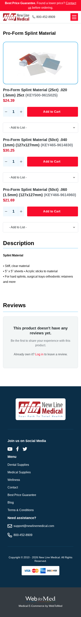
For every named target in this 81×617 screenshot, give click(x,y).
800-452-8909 (45, 17)
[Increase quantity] (21, 112)
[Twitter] (25, 449)
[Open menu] (74, 17)
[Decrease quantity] (6, 112)
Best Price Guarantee (22, 495)
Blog (11, 502)
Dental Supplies (18, 464)
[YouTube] (10, 449)
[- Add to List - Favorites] (40, 128)
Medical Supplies (19, 472)
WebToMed (55, 605)
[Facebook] (17, 449)
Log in (39, 354)
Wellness (14, 479)
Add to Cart (51, 111)
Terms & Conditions (21, 510)
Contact (13, 487)
